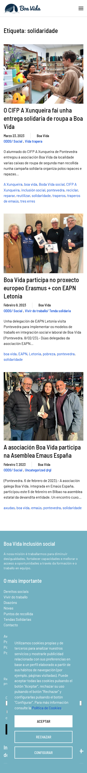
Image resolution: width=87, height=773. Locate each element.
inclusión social (33, 190)
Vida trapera (33, 141)
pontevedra (56, 190)
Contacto (11, 625)
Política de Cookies (46, 708)
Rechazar (43, 737)
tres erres (27, 201)
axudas (9, 508)
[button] (81, 8)
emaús (36, 508)
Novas (8, 608)
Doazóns (10, 602)
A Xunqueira (13, 184)
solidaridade (41, 195)
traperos (58, 195)
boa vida (30, 184)
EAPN (22, 354)
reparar (9, 195)
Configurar (43, 752)
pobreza (49, 354)
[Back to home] (22, 8)
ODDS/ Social (13, 141)
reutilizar (23, 195)
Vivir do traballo (16, 597)
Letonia (35, 354)
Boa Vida (43, 135)
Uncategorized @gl (38, 470)
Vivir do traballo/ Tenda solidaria (48, 311)
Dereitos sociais (16, 591)
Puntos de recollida (18, 614)
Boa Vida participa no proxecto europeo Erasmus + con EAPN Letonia (41, 288)
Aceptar (43, 721)
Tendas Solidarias (17, 619)
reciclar (72, 190)
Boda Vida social (52, 184)
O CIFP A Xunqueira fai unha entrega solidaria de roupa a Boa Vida (43, 118)
